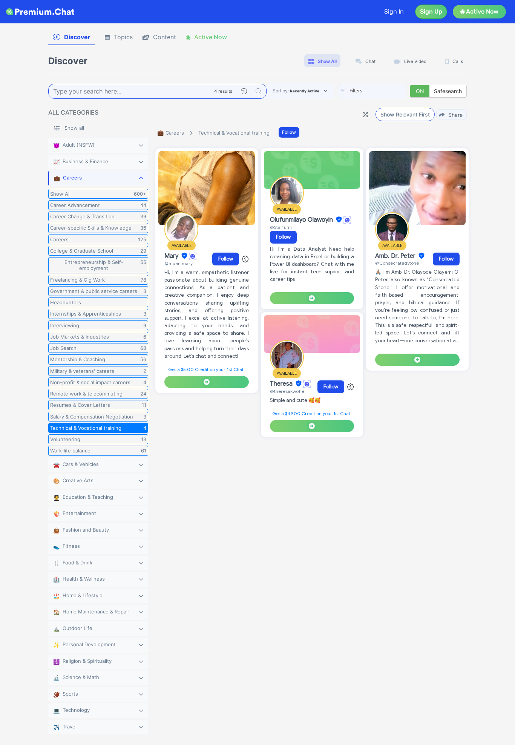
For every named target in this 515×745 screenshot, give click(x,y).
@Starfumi (281, 227)
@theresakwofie (287, 391)
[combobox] (372, 91)
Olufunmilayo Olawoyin (302, 220)
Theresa (282, 384)
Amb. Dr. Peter (396, 256)
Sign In (394, 11)
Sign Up (431, 11)
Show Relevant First (405, 114)
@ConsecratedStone (397, 263)
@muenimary (178, 263)
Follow (289, 132)
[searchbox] (383, 91)
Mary (172, 256)
